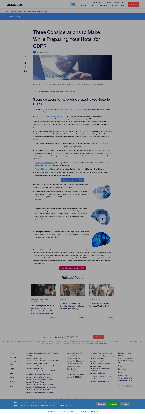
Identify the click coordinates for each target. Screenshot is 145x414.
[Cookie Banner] (72, 406)
